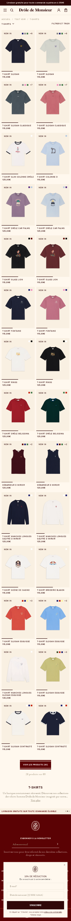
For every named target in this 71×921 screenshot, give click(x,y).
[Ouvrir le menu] (5, 10)
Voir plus (35, 800)
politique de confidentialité (53, 912)
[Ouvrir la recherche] (12, 10)
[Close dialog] (64, 865)
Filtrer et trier (60, 24)
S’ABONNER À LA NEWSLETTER (35, 838)
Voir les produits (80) (35, 764)
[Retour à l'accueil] (35, 826)
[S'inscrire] (55, 844)
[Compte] (59, 10)
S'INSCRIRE (36, 905)
